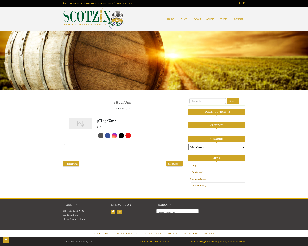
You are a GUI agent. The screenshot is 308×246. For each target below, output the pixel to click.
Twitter (121, 135)
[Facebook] (113, 212)
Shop (97, 233)
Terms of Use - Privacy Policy (154, 241)
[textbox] (177, 212)
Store (184, 18)
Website (100, 135)
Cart (159, 233)
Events (223, 18)
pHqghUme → (174, 164)
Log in (195, 166)
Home (170, 18)
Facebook (107, 135)
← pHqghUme (71, 164)
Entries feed (197, 172)
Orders (209, 233)
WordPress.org (199, 185)
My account (192, 233)
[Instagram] (119, 212)
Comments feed (199, 179)
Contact (238, 18)
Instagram (114, 135)
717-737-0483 (124, 3)
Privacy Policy (127, 233)
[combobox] (177, 211)
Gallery (210, 18)
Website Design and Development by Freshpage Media (217, 241)
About (197, 18)
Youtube (128, 135)
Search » (233, 101)
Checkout (173, 233)
